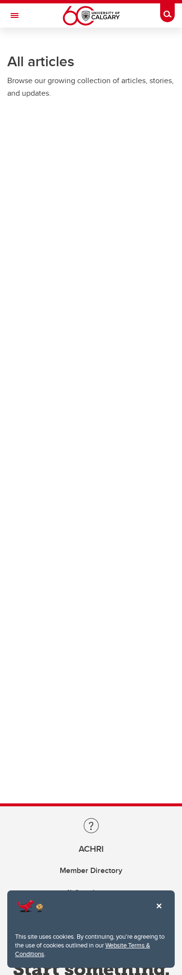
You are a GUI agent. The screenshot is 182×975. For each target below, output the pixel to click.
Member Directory (91, 870)
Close (158, 912)
